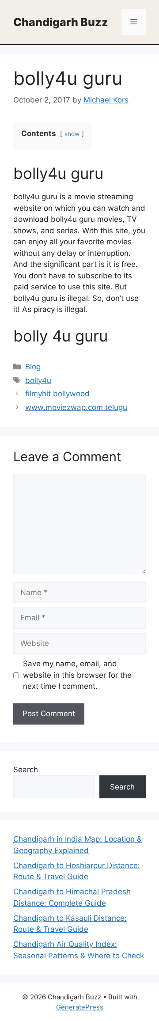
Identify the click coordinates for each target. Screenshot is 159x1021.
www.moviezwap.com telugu (76, 407)
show (72, 133)
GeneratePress (79, 1007)
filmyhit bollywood (57, 393)
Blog (33, 366)
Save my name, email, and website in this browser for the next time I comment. (77, 675)
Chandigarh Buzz (60, 22)
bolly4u (38, 380)
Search (25, 769)
